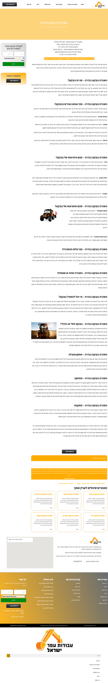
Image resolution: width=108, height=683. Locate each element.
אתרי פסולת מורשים (47, 590)
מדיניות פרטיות (10, 58)
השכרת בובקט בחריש (97, 494)
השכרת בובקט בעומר (70, 494)
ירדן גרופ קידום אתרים (90, 625)
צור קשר (29, 4)
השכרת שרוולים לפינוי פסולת (44, 604)
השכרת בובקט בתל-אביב (43, 494)
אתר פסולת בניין (48, 587)
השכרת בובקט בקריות (70, 515)
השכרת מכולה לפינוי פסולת (45, 601)
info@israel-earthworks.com (18, 625)
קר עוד (103, 508)
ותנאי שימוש (6, 596)
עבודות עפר (59, 4)
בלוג (38, 4)
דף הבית (65, 27)
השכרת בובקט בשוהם (44, 515)
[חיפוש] (8, 655)
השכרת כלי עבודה (72, 4)
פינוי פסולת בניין (48, 594)
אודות (82, 4)
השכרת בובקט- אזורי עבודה (57, 27)
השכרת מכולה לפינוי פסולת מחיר (43, 597)
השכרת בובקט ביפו (98, 515)
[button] (33, 458)
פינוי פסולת (47, 4)
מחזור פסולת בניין (48, 608)
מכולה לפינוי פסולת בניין (46, 583)
